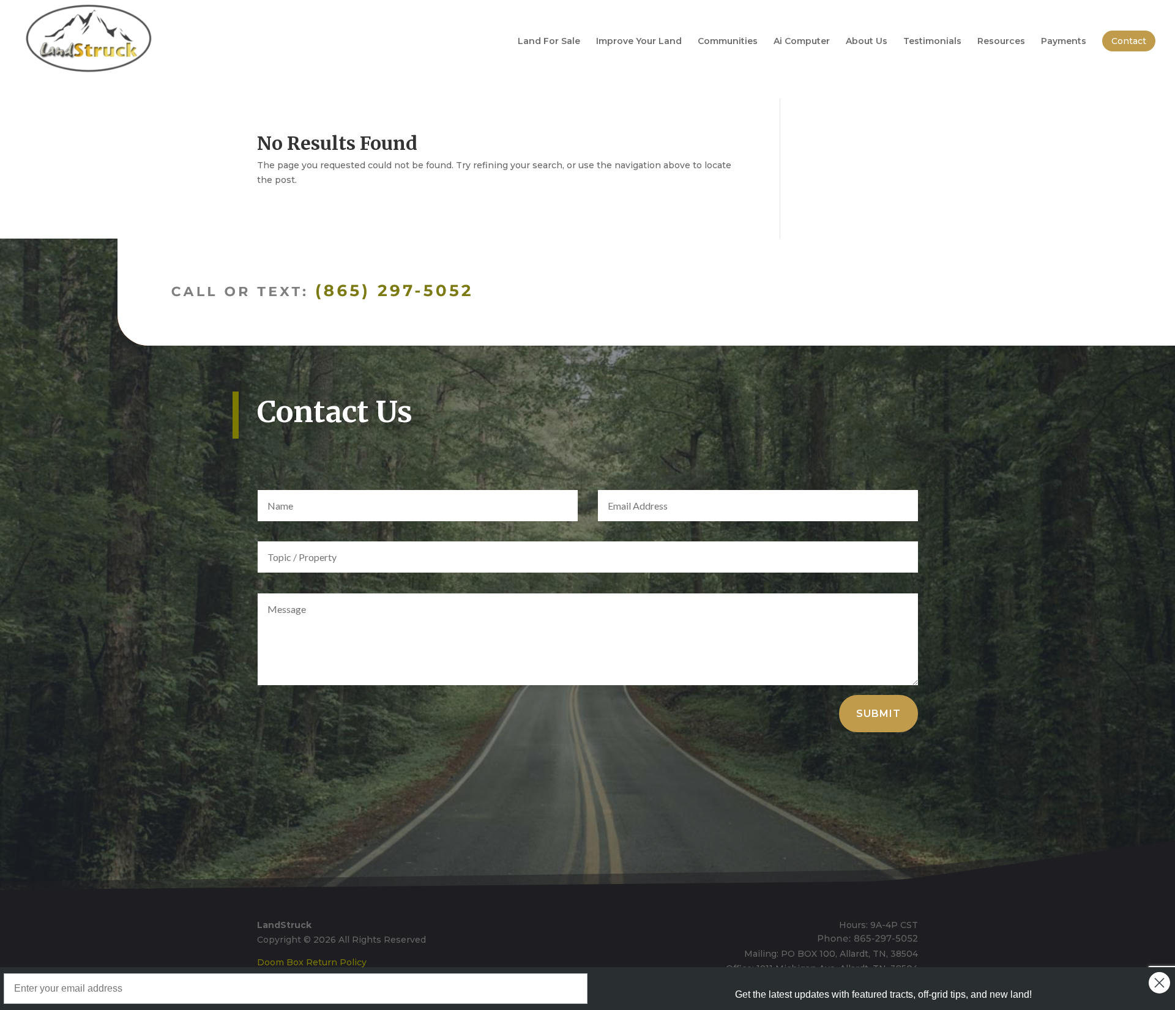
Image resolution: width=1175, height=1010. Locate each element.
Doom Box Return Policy (312, 962)
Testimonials (932, 41)
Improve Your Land (639, 41)
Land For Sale (549, 41)
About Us (866, 41)
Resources (1001, 41)
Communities (728, 41)
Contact (1128, 40)
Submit (878, 713)
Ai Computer (802, 41)
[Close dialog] (1159, 982)
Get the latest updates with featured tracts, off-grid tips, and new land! (883, 994)
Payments (1063, 41)
